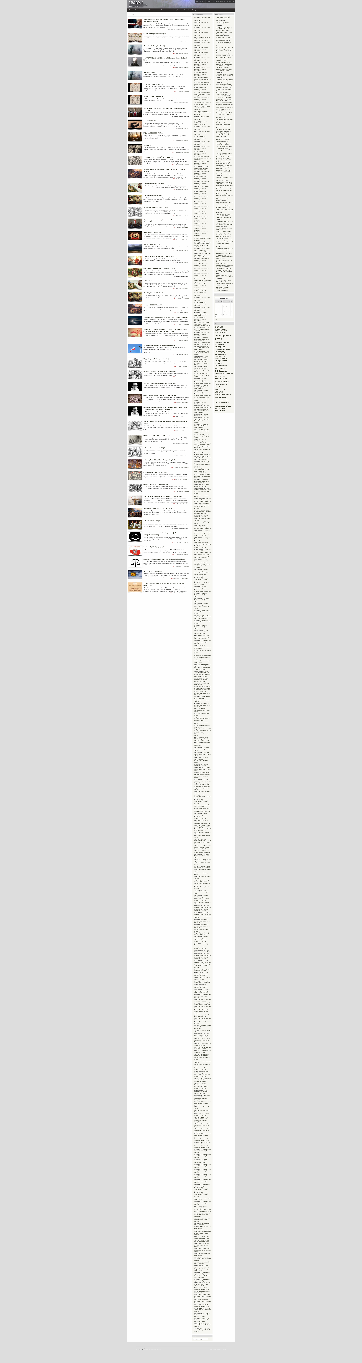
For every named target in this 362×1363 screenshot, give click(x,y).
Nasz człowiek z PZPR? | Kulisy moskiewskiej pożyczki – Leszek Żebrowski (224, 99)
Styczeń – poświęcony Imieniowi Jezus (155, 484)
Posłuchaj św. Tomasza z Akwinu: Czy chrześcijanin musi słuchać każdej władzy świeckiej (164, 534)
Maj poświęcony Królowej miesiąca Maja (156, 359)
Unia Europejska (220, 406)
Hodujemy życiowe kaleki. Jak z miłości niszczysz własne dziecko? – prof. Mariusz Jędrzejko (164, 20)
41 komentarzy (185, 164)
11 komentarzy (185, 116)
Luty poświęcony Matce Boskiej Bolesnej (156, 448)
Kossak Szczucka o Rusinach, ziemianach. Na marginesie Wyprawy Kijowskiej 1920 (223, 270)
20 (224, 311)
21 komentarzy (185, 102)
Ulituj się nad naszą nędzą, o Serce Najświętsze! (158, 256)
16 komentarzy (185, 67)
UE (216, 403)
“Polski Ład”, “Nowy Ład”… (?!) (154, 46)
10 (216, 309)
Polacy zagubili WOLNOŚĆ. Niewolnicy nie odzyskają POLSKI (223, 19)
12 (221, 309)
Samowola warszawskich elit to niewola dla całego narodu (202, 647)
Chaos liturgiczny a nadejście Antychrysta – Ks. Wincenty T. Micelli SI (165, 317)
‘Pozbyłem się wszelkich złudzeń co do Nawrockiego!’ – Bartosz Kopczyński (224, 179)
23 (231, 311)
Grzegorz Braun (220, 349)
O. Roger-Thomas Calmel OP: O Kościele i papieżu (159, 383)
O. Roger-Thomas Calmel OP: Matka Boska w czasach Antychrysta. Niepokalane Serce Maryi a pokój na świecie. (165, 408)
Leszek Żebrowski (221, 358)
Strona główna (200, 1)
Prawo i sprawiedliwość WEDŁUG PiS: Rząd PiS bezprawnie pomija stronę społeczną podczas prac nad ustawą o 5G (165, 330)
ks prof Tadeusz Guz (220, 356)
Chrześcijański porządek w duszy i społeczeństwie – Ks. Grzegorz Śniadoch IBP (164, 584)
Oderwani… (147, 145)
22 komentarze (185, 227)
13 (224, 309)
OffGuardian (219, 374)
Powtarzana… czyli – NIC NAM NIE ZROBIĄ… (159, 508)
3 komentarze (186, 503)
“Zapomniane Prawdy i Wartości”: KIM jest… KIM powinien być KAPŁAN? (164, 109)
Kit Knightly (220, 352)
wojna (223, 408)
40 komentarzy (185, 189)
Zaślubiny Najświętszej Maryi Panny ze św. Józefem (160, 460)
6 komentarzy (186, 298)
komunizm (229, 352)
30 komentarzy (185, 152)
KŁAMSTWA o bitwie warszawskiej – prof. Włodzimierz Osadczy (224, 224)
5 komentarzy (186, 28)
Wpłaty (194, 10)
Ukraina (225, 402)
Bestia (217, 332)
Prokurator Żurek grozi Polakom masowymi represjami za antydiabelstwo (224, 39)
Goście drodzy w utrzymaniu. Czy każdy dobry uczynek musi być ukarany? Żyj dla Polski (224, 49)
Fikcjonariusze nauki (221, 221)
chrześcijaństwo (223, 335)
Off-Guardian (221, 371)
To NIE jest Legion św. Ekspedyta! (154, 34)
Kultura (144, 10)
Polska (225, 381)
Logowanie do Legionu (219, 1)
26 (221, 314)
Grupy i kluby (177, 10)
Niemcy (217, 368)
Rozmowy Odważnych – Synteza (224, 173)
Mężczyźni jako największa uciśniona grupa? (201, 1245)
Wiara (130, 10)
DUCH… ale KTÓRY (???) (152, 244)
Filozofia (137, 10)
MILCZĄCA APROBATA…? (153, 293)
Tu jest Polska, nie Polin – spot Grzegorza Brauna (159, 345)
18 (218, 311)
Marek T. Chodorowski (221, 364)
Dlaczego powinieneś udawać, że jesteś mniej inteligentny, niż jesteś (224, 109)
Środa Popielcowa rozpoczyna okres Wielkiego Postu (160, 395)
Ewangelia (220, 347)
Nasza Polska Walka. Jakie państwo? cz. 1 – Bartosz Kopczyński (223, 139)
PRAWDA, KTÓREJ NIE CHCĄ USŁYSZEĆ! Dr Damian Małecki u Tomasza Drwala (224, 29)
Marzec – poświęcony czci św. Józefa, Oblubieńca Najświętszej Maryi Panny (165, 422)
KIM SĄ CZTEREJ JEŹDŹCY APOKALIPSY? (159, 157)
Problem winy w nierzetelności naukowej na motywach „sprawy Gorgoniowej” (224, 64)
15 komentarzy (185, 262)
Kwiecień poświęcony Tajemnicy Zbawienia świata (159, 371)
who (220, 408)
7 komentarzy (186, 215)
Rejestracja (230, 1)
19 (221, 311)
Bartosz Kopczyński (221, 328)
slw (216, 395)
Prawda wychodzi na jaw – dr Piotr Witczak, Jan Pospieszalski (202, 744)
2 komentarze (186, 479)
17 (216, 311)
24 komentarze (185, 239)
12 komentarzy (185, 592)
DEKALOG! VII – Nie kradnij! (153, 96)
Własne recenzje (166, 10)
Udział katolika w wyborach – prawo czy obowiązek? (202, 19)
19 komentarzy (185, 140)
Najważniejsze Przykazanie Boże (153, 183)
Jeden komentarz (185, 467)
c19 (221, 333)
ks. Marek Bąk (220, 354)
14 (226, 309)
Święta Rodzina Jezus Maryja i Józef (155, 472)
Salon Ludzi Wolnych (220, 390)
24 (216, 314)
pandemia (218, 376)
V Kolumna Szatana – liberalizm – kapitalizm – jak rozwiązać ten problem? (224, 167)
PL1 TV (217, 382)
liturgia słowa (221, 361)
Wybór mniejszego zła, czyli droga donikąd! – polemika (202, 579)
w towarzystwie (220, 410)
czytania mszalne (222, 342)
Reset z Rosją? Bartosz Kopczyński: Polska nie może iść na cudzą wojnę (224, 265)
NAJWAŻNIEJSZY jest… (152, 121)
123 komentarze (185, 578)
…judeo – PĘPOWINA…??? (152, 305)
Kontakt (209, 1)
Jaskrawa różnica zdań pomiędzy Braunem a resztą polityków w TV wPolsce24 (224, 91)
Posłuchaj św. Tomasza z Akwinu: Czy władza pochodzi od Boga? (164, 559)
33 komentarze (185, 402)
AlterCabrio (171, 28)
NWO (222, 368)
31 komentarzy (185, 554)
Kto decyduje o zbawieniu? (223, 202)
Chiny (225, 332)
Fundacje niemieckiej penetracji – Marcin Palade (202, 710)
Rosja (217, 387)
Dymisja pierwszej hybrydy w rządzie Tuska (201, 892)
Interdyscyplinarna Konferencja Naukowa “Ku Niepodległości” (163, 496)
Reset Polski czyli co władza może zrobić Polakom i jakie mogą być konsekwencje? (223, 124)
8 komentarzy (186, 542)
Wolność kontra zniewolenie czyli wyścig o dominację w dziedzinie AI (224, 211)
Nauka (151, 10)
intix (175, 41)
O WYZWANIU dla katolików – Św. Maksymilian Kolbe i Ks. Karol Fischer (165, 59)
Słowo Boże (220, 398)
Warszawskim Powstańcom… (152, 232)
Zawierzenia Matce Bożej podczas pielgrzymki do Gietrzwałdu (222, 289)
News (156, 10)
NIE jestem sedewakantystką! (152, 195)
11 (218, 309)
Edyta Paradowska (220, 344)
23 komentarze (185, 366)
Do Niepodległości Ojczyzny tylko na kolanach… (158, 547)
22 (229, 311)
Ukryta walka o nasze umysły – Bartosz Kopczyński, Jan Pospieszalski (224, 34)
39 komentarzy (185, 354)
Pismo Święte (221, 378)
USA (228, 405)
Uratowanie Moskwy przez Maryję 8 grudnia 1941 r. (202, 595)
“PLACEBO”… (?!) (149, 72)
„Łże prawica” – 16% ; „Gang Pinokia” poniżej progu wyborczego (223, 59)
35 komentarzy (185, 53)
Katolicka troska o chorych (152, 521)
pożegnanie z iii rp (221, 384)
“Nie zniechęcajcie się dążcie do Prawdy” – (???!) (159, 268)
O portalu (186, 10)
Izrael (228, 349)
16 (231, 309)
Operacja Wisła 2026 (221, 146)
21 (226, 311)
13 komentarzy (185, 128)
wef (216, 408)
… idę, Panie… (148, 281)
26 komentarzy (185, 41)
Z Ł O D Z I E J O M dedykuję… (154, 84)
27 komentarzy (185, 77)
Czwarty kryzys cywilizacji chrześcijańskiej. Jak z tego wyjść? (223, 134)
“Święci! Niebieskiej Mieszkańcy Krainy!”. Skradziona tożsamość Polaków (164, 170)
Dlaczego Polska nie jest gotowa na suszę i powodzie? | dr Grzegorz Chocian (224, 158)
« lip (216, 319)
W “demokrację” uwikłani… (152, 571)
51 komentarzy (185, 340)
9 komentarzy (186, 324)
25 (218, 314)
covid (218, 338)
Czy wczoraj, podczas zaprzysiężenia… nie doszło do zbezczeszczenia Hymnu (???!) (165, 221)
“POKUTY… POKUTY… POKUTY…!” (156, 435)
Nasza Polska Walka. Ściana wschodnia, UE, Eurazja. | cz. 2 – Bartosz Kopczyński (224, 86)
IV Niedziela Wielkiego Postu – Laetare (155, 208)
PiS (224, 376)
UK (219, 402)
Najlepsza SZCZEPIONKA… (153, 133)
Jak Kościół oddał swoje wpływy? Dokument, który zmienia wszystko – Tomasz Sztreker (224, 243)
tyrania (228, 400)
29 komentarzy (185, 455)
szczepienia (225, 394)
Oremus (229, 374)
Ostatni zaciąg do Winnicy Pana (224, 217)
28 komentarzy (185, 91)
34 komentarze (185, 288)
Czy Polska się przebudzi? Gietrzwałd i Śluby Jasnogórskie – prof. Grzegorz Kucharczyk (224, 69)
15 (229, 309)
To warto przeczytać (220, 400)
